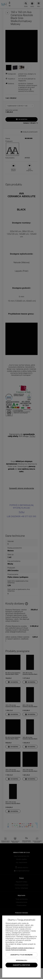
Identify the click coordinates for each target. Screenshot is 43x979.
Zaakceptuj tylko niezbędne (21, 955)
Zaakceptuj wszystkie (21, 965)
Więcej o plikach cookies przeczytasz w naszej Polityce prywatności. (20, 949)
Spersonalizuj (21, 960)
